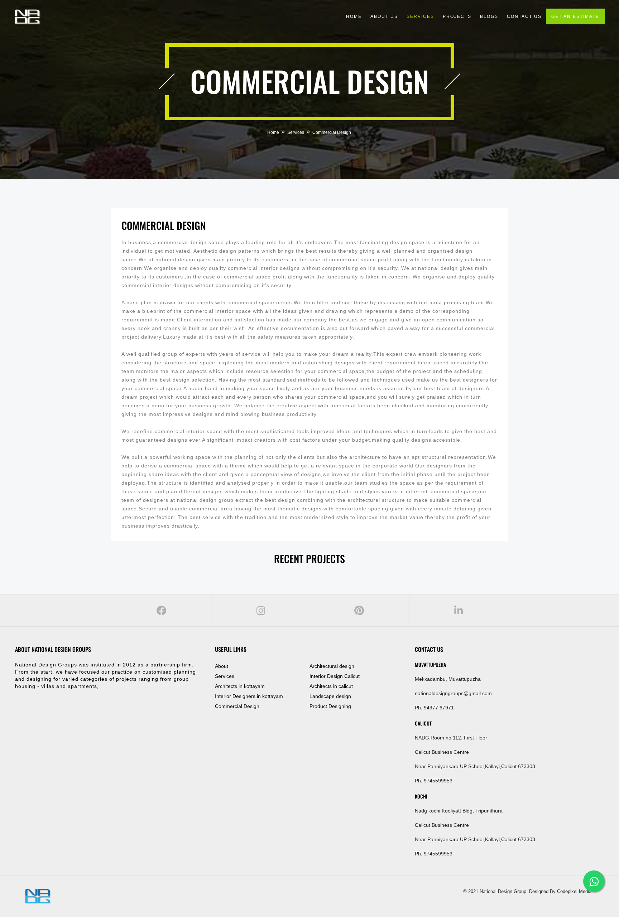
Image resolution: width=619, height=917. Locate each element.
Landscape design (330, 696)
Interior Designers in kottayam (249, 696)
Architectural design (332, 666)
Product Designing (330, 706)
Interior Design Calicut (335, 676)
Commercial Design (163, 225)
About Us (384, 16)
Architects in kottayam (240, 686)
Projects (457, 16)
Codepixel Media (573, 891)
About (221, 666)
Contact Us (524, 16)
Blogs (489, 16)
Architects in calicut (331, 686)
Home (354, 16)
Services (420, 16)
